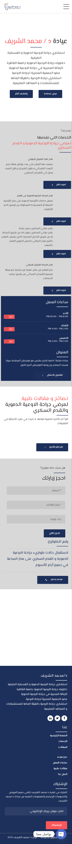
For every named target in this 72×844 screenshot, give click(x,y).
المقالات (62, 747)
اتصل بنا (62, 774)
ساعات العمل (60, 763)
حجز (11, 316)
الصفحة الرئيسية (58, 736)
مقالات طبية (60, 769)
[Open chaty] (61, 834)
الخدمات (63, 741)
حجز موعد (62, 757)
